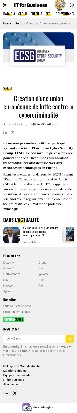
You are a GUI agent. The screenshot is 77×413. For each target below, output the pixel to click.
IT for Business (13, 379)
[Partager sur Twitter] (13, 132)
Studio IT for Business (17, 306)
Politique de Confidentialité (21, 366)
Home (7, 23)
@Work (43, 274)
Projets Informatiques (16, 311)
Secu (48, 13)
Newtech (8, 285)
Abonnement (12, 384)
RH (41, 285)
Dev (5, 279)
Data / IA (9, 13)
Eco (41, 279)
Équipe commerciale (16, 375)
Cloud (22, 13)
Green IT (36, 13)
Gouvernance (65, 13)
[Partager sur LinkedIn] (5, 132)
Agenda (8, 291)
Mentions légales (14, 370)
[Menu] (5, 5)
